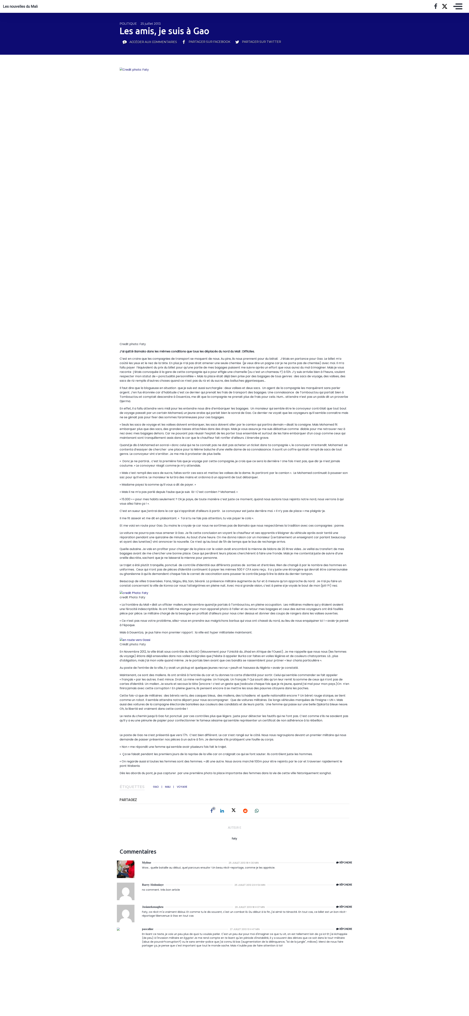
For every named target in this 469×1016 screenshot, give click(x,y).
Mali (168, 787)
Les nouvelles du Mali (20, 6)
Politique (128, 23)
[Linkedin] (222, 811)
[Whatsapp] (257, 811)
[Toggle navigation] (457, 6)
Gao (156, 787)
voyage (182, 787)
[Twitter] (233, 811)
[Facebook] (211, 811)
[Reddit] (245, 811)
